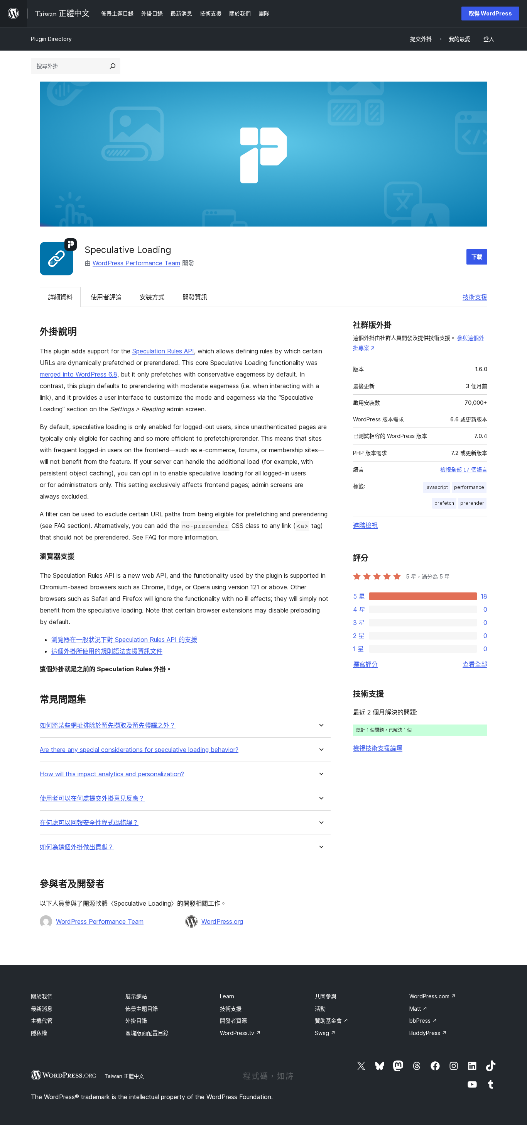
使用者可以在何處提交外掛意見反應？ (92, 798)
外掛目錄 (136, 1020)
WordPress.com (432, 996)
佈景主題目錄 (141, 1008)
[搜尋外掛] (112, 66)
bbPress (423, 1020)
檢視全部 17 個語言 (463, 470)
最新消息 (41, 1008)
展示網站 (136, 996)
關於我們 (41, 996)
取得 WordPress (490, 13)
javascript (437, 487)
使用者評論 (106, 297)
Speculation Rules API (163, 351)
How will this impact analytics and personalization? (112, 774)
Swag (325, 1033)
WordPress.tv (240, 1033)
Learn (227, 996)
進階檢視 (365, 525)
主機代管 (41, 1020)
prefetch (444, 503)
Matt (418, 1008)
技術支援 (475, 297)
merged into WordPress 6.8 (78, 374)
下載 (476, 256)
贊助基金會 (331, 1020)
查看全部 (475, 664)
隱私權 (39, 1033)
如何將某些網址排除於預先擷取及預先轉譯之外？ (108, 725)
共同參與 (325, 996)
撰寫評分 (365, 664)
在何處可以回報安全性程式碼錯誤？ (89, 822)
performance (469, 487)
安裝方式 (152, 297)
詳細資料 (60, 297)
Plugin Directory (51, 39)
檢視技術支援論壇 (377, 748)
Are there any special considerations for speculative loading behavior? (139, 749)
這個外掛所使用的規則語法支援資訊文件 (106, 651)
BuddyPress (428, 1033)
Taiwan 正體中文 (124, 1076)
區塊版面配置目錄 (147, 1033)
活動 (320, 1008)
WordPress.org (222, 921)
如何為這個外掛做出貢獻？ (77, 847)
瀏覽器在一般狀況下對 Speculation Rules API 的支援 (124, 639)
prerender (472, 503)
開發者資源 (233, 1020)
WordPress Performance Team (136, 263)
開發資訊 (194, 297)
